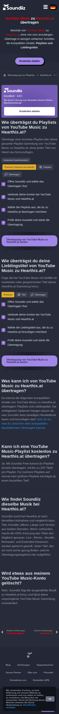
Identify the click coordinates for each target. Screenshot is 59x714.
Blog (8, 665)
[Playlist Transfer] (14, 7)
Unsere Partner (13, 672)
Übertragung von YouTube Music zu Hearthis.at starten (27, 240)
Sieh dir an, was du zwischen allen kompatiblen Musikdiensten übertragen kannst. (27, 423)
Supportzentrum (45, 665)
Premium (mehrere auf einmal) (19, 167)
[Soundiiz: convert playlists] (29, 655)
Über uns (32, 672)
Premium (8, 294)
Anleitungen (23, 665)
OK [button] (50, 699)
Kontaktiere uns (18, 680)
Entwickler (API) (41, 680)
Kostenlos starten (29, 61)
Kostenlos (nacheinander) (16, 160)
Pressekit (48, 672)
